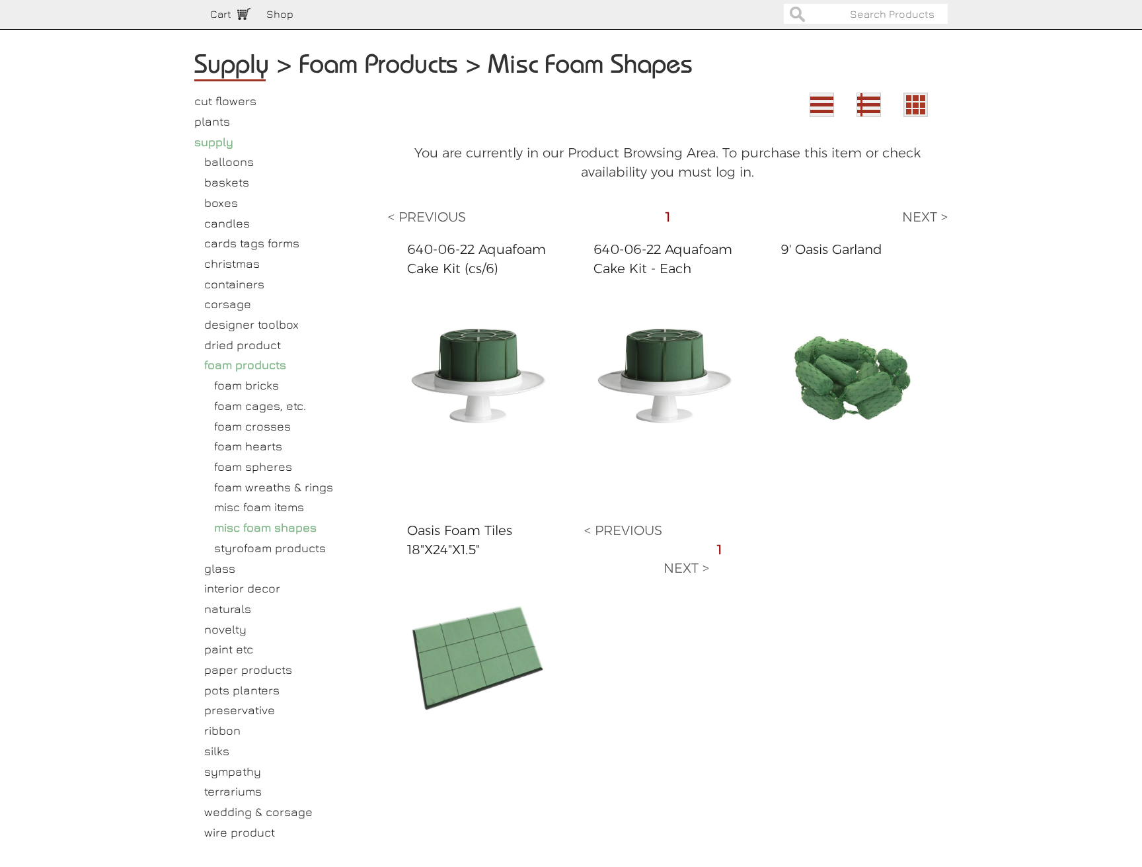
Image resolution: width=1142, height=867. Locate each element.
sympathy (232, 771)
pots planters (242, 690)
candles (227, 223)
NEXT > (925, 217)
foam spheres (253, 467)
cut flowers (225, 101)
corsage (227, 304)
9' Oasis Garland (831, 249)
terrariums (233, 791)
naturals (227, 609)
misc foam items (259, 507)
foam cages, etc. (260, 406)
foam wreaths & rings (273, 487)
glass (219, 568)
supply (213, 142)
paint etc (228, 649)
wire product (239, 832)
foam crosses (252, 426)
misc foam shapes (265, 527)
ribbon (222, 730)
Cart (220, 14)
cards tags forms (251, 243)
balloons (229, 162)
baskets (226, 182)
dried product (242, 345)
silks (216, 751)
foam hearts (248, 446)
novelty (225, 629)
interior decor (242, 588)
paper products (248, 670)
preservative (239, 710)
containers (234, 284)
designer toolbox (251, 324)
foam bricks (246, 385)
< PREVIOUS (427, 217)
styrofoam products (270, 548)
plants (212, 121)
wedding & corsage (258, 812)
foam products (245, 365)
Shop (279, 14)
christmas (232, 263)
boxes (221, 203)
